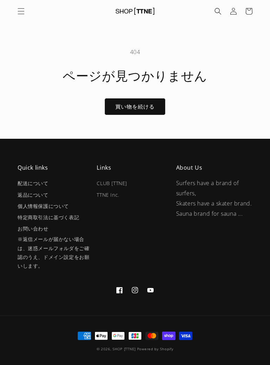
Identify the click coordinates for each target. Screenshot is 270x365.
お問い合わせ (33, 228)
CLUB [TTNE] (112, 183)
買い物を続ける (135, 106)
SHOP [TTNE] (124, 348)
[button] (21, 11)
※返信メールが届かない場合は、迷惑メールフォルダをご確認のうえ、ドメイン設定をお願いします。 (53, 252)
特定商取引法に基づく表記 (48, 217)
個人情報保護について (43, 206)
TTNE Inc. (108, 194)
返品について (33, 194)
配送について (33, 183)
